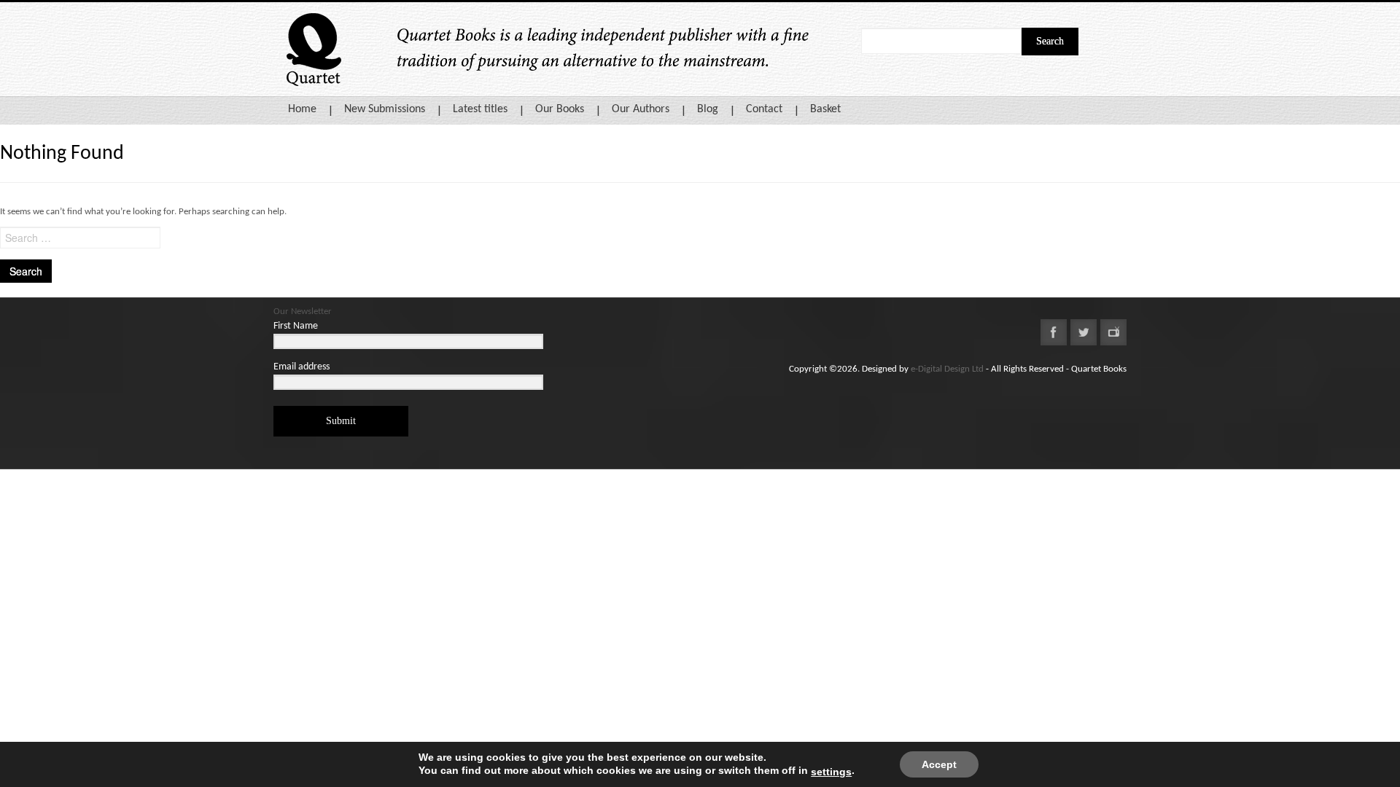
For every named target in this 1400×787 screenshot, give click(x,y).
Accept (939, 764)
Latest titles (480, 109)
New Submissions (384, 109)
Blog (707, 109)
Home (302, 109)
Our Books (559, 109)
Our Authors (640, 109)
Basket (825, 109)
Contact (764, 109)
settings (831, 772)
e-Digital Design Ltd (947, 369)
